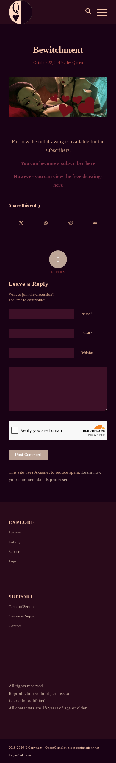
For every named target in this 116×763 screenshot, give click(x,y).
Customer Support (23, 616)
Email (87, 333)
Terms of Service (22, 606)
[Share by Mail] (95, 223)
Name (87, 313)
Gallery (15, 542)
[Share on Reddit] (70, 223)
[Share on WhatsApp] (46, 223)
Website (87, 352)
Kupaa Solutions (20, 755)
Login (13, 561)
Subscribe (16, 551)
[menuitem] (85, 12)
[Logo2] (48, 12)
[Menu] (99, 12)
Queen (77, 62)
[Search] (85, 12)
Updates (15, 532)
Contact (15, 626)
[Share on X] (21, 223)
